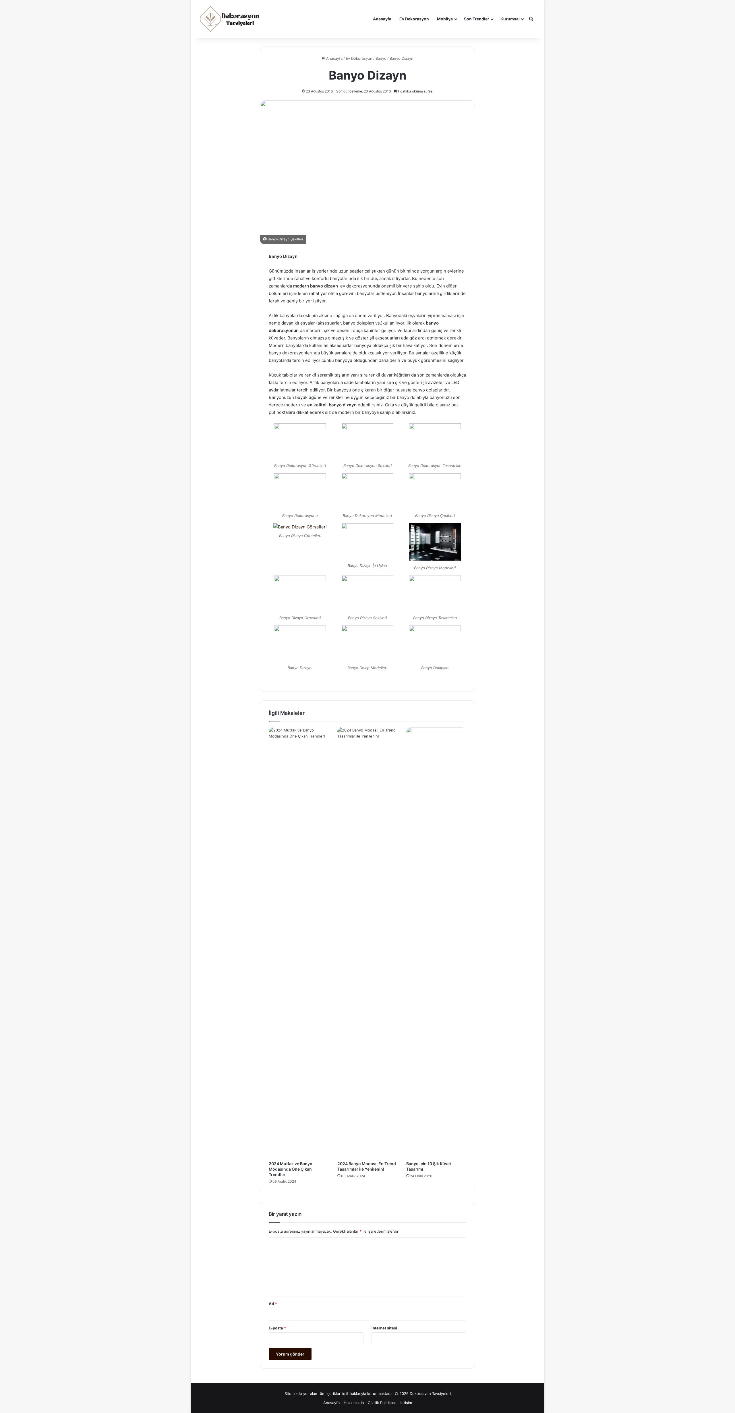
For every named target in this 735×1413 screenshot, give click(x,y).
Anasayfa (382, 18)
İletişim (406, 1402)
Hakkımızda (354, 1402)
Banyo (381, 58)
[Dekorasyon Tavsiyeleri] (230, 19)
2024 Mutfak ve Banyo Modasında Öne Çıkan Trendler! (290, 1169)
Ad (273, 1303)
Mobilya (445, 18)
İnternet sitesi (384, 1328)
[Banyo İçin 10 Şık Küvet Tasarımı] (436, 942)
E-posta (277, 1328)
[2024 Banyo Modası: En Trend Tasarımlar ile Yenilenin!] (367, 942)
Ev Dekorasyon (414, 18)
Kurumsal (510, 18)
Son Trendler (476, 18)
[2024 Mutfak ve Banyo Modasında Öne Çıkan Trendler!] (299, 942)
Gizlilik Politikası (382, 1402)
